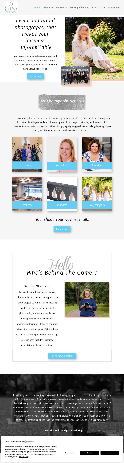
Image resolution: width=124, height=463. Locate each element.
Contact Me (98, 8)
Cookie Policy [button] (22, 454)
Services (60, 8)
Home (37, 8)
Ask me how (35, 76)
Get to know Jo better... (62, 355)
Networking (114, 8)
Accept (109, 453)
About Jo (48, 8)
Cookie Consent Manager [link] (13, 441)
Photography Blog (79, 8)
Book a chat (62, 229)
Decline (89, 453)
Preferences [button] (23, 457)
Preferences (69, 453)
